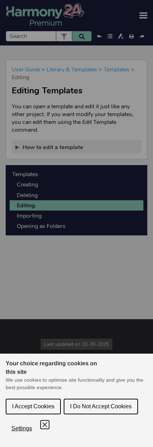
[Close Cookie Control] (45, 424)
